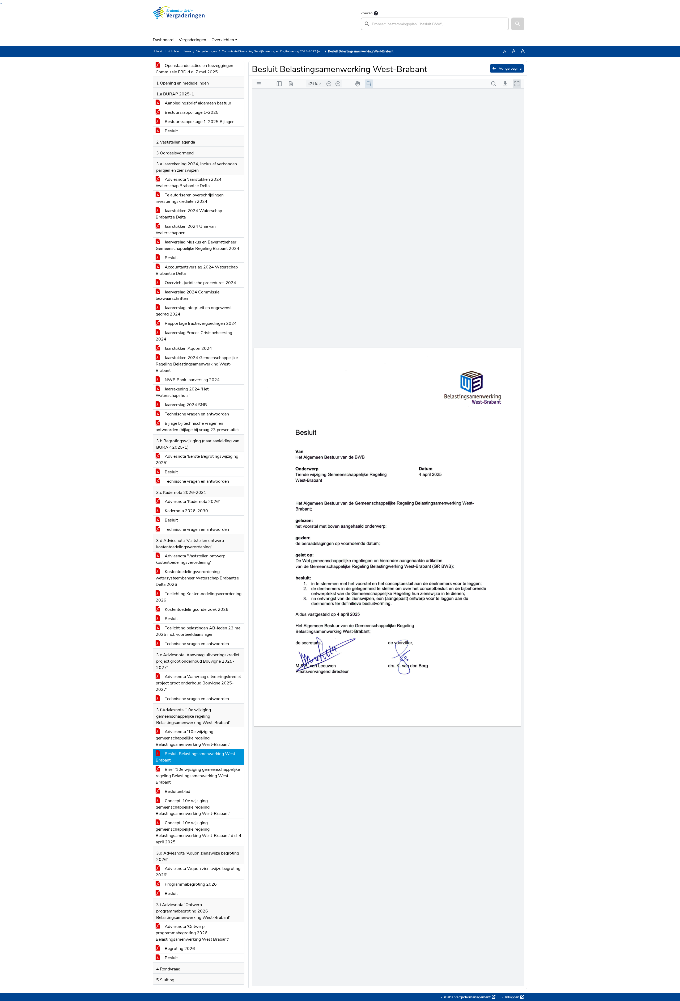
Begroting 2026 (179, 949)
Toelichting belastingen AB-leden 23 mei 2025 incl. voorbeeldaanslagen (198, 631)
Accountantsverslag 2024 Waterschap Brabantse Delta (197, 270)
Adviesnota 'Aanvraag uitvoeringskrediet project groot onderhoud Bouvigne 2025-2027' (198, 683)
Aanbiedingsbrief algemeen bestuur (197, 103)
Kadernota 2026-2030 (186, 511)
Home (187, 51)
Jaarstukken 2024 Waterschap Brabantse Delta (189, 214)
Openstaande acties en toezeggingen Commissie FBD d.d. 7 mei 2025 (194, 69)
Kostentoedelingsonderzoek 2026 (196, 609)
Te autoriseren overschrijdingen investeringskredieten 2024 (190, 198)
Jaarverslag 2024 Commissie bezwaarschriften (187, 295)
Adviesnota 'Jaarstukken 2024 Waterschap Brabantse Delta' (189, 182)
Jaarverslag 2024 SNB (185, 405)
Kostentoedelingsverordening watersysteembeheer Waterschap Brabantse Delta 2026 (197, 578)
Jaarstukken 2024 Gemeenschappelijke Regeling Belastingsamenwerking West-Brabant (197, 364)
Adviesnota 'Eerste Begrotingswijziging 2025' (197, 459)
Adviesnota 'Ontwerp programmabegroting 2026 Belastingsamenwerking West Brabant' (192, 933)
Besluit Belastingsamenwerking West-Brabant (196, 757)
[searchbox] (435, 24)
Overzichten (222, 40)
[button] (517, 24)
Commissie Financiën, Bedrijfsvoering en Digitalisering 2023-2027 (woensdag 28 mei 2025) (287, 51)
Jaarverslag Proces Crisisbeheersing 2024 (194, 336)
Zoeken (367, 13)
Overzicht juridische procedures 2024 (200, 283)
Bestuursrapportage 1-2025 (191, 112)
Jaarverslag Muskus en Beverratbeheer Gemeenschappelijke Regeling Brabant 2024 (197, 245)
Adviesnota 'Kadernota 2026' (192, 501)
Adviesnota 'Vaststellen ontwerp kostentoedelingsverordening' (190, 559)
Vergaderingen (192, 40)
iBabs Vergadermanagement (467, 997)
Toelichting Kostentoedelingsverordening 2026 (198, 597)
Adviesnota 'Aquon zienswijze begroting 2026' (198, 872)
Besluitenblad (177, 791)
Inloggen (512, 997)
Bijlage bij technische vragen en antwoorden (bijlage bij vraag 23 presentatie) (197, 426)
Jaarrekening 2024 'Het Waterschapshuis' (182, 392)
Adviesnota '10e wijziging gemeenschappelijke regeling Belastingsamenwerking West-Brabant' (193, 738)
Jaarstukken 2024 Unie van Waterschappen (186, 230)
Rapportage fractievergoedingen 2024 (200, 323)
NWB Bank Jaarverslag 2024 (192, 380)
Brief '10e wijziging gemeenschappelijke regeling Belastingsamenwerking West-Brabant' (198, 776)
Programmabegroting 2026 (190, 884)
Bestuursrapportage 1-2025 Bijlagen (199, 122)
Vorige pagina (509, 68)
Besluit (171, 131)
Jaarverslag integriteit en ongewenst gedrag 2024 (194, 311)
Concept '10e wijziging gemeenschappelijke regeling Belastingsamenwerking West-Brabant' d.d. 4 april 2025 (198, 832)
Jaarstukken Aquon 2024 (188, 348)
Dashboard (163, 40)
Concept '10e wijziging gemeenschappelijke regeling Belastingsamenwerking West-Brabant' (193, 807)
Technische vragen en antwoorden (196, 414)
